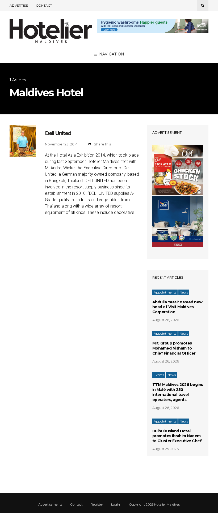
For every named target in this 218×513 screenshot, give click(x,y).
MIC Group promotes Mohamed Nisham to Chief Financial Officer (174, 348)
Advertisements (50, 504)
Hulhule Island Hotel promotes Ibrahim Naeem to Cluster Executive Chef (177, 436)
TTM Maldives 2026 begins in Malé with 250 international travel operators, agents (177, 392)
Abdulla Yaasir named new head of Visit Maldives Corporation (177, 307)
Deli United (58, 133)
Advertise (19, 5)
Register (97, 504)
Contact (44, 5)
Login (115, 504)
